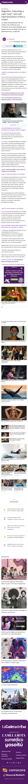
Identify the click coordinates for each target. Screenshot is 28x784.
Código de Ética (20, 758)
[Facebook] (7, 762)
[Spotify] (18, 762)
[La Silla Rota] (14, 735)
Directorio (18, 752)
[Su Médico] (14, 739)
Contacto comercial (21, 755)
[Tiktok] (16, 762)
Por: (10, 39)
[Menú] (26, 2)
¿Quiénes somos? (6, 751)
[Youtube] (14, 762)
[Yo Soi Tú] (14, 744)
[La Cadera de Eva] (7, 2)
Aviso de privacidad (6, 759)
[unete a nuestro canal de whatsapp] (14, 274)
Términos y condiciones (4, 755)
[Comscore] (14, 770)
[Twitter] (9, 762)
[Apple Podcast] (20, 762)
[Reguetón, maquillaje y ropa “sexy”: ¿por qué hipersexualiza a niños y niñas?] (15, 46)
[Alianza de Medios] (14, 775)
